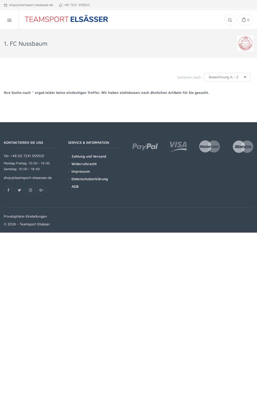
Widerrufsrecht (84, 164)
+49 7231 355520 (76, 5)
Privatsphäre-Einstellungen (25, 216)
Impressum (81, 171)
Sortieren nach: (189, 77)
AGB (75, 186)
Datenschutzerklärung (90, 179)
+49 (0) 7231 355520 (27, 156)
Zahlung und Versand (89, 156)
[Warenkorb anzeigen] (245, 20)
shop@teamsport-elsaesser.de (30, 5)
